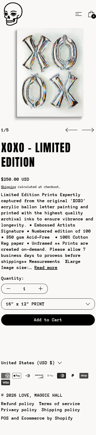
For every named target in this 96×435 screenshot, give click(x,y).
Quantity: (12, 278)
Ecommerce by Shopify (47, 418)
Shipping (8, 187)
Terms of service (59, 403)
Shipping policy (61, 409)
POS (5, 418)
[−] (8, 289)
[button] (48, 75)
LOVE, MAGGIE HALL (41, 395)
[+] (41, 289)
